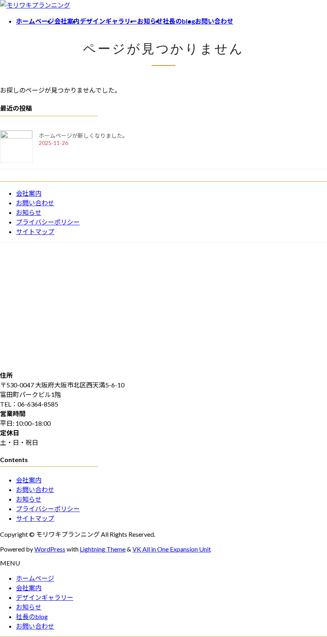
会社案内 (28, 193)
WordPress (49, 549)
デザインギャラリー (44, 597)
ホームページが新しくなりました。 (83, 135)
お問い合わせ (35, 202)
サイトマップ (35, 231)
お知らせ (28, 212)
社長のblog (32, 616)
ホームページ (35, 578)
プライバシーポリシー (48, 222)
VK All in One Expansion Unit (171, 549)
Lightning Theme (103, 549)
